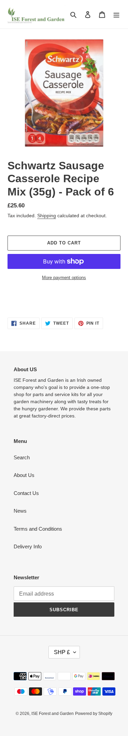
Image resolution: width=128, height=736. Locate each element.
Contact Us (26, 493)
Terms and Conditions (38, 529)
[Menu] (116, 14)
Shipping (46, 215)
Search (22, 457)
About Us (24, 475)
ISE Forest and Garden (52, 713)
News (20, 511)
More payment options (64, 277)
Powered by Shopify (93, 713)
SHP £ (62, 652)
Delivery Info (28, 546)
